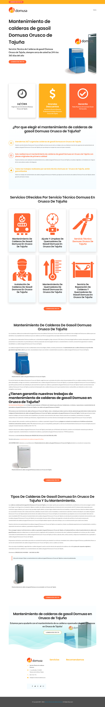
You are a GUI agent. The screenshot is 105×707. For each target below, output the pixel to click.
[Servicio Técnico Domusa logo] (18, 7)
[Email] (43, 686)
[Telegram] (40, 686)
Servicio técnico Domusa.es (16, 405)
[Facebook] (32, 686)
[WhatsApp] (38, 686)
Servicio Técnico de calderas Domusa (53, 702)
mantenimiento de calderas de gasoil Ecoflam (31, 439)
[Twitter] (35, 686)
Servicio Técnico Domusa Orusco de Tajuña (83, 241)
